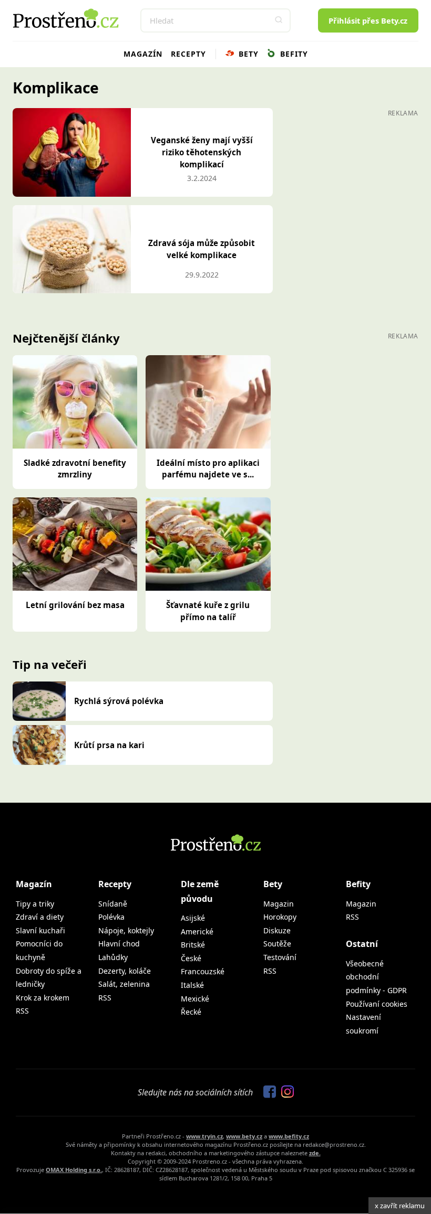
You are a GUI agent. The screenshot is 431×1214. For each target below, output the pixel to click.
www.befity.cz (289, 1136)
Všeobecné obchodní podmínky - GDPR (376, 977)
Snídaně (112, 904)
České (191, 958)
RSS (22, 1011)
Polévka (111, 917)
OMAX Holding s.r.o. (74, 1170)
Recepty (188, 54)
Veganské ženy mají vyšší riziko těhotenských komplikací (202, 152)
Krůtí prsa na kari (109, 745)
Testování (279, 957)
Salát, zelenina (124, 984)
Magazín (143, 54)
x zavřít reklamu (400, 1205)
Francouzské (202, 971)
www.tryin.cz (204, 1136)
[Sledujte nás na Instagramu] (285, 1092)
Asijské (193, 918)
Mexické (195, 999)
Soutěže (277, 944)
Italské (192, 985)
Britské (193, 945)
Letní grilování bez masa (75, 605)
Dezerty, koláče (124, 971)
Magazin (278, 904)
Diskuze (277, 930)
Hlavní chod (119, 944)
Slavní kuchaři (40, 930)
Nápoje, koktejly (126, 930)
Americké (197, 931)
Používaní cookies (376, 1004)
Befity (293, 54)
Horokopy (279, 917)
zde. (315, 1153)
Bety (247, 54)
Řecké (191, 1012)
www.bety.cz (244, 1136)
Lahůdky (113, 957)
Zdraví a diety (40, 917)
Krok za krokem (42, 998)
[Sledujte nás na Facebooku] (267, 1092)
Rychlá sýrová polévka (118, 701)
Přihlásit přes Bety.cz (368, 20)
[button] (278, 20)
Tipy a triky (35, 904)
